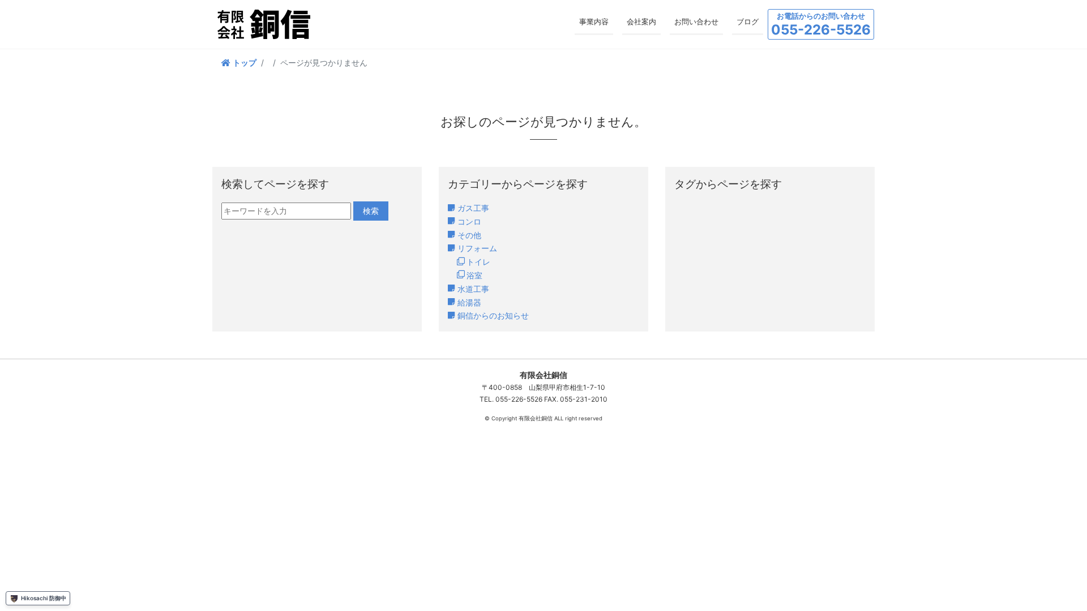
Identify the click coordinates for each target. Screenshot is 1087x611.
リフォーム (477, 248)
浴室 (474, 275)
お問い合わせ (696, 22)
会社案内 (641, 22)
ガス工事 (473, 208)
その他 (469, 235)
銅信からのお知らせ (493, 315)
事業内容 (594, 22)
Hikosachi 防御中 (43, 598)
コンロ (469, 221)
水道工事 (473, 289)
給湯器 (469, 302)
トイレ (478, 261)
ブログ (748, 22)
